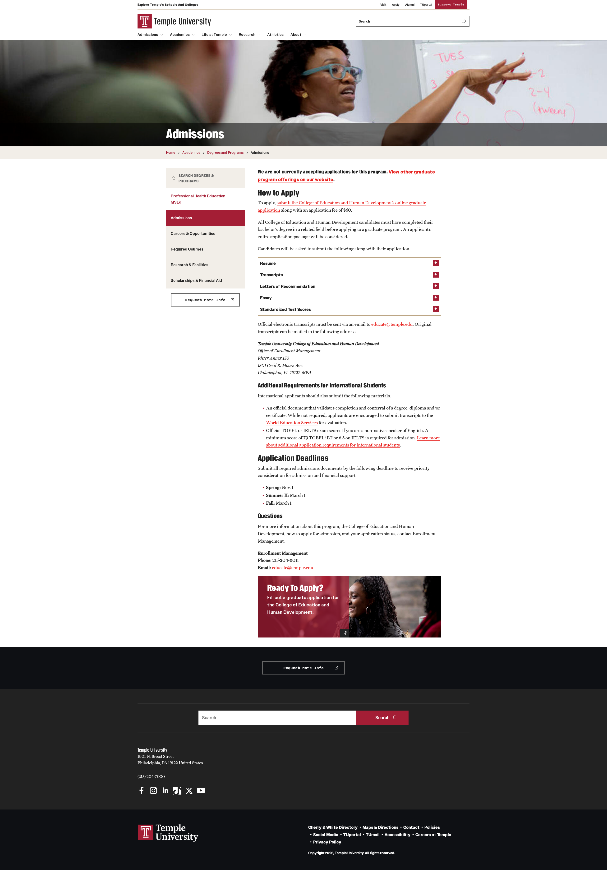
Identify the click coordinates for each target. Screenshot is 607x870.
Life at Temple (214, 35)
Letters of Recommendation (287, 286)
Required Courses (187, 249)
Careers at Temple (433, 834)
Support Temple (451, 4)
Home (170, 152)
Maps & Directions (380, 827)
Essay (266, 297)
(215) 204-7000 (151, 776)
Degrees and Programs (225, 152)
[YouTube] (201, 791)
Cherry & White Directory (333, 827)
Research (247, 35)
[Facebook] (142, 791)
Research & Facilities (189, 264)
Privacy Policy (327, 842)
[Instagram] (153, 791)
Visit (383, 4)
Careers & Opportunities (193, 233)
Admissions (148, 35)
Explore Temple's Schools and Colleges (168, 4)
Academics (180, 35)
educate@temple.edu (392, 324)
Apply (396, 4)
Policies (432, 827)
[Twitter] (189, 791)
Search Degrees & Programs (196, 178)
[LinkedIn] (165, 791)
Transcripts (271, 274)
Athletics (275, 35)
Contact (411, 827)
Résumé (268, 263)
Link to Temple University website (168, 833)
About (295, 35)
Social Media (325, 834)
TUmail (373, 834)
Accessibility (397, 834)
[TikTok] (177, 791)
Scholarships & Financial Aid (196, 280)
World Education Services (292, 422)
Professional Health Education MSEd (198, 199)
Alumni (409, 4)
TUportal (426, 4)
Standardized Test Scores (285, 309)
